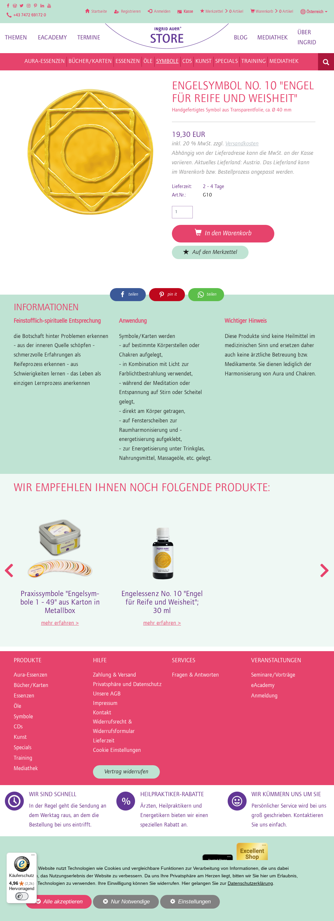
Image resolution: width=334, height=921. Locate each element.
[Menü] (33, 856)
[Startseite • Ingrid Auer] (167, 36)
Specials (22, 748)
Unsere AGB (107, 694)
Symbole (23, 717)
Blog (241, 38)
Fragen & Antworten (195, 675)
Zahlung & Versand (114, 675)
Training (23, 758)
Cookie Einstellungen (117, 750)
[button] (314, 12)
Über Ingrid (306, 38)
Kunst (20, 737)
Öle (17, 706)
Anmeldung (264, 696)
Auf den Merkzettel (213, 252)
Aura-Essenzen (30, 675)
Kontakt (102, 713)
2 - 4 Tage (213, 186)
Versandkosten (242, 144)
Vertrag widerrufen (126, 772)
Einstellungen (185, 903)
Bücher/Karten (31, 686)
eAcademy (52, 38)
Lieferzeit (103, 741)
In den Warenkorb (226, 233)
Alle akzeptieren (54, 901)
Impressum (105, 704)
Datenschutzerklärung (250, 883)
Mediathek (272, 38)
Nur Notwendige (121, 903)
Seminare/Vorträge (273, 675)
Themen (16, 38)
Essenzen (24, 696)
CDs (18, 727)
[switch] (21, 896)
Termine (88, 38)
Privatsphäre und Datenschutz (127, 685)
